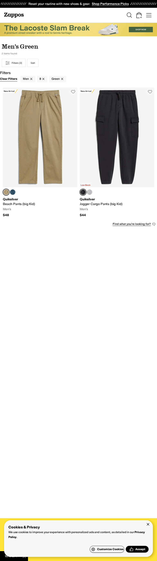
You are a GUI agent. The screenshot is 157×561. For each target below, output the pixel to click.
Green (55, 79)
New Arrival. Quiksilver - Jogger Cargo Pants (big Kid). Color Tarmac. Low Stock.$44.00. (117, 152)
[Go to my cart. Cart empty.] (139, 15)
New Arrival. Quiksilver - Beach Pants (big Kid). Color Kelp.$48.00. (40, 152)
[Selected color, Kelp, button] (6, 192)
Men (26, 79)
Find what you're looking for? (132, 224)
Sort (33, 63)
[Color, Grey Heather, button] (89, 192)
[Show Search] (129, 15)
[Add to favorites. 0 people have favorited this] (73, 91)
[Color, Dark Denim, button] (12, 192)
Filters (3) (17, 63)
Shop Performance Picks (110, 4)
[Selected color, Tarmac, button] (83, 192)
